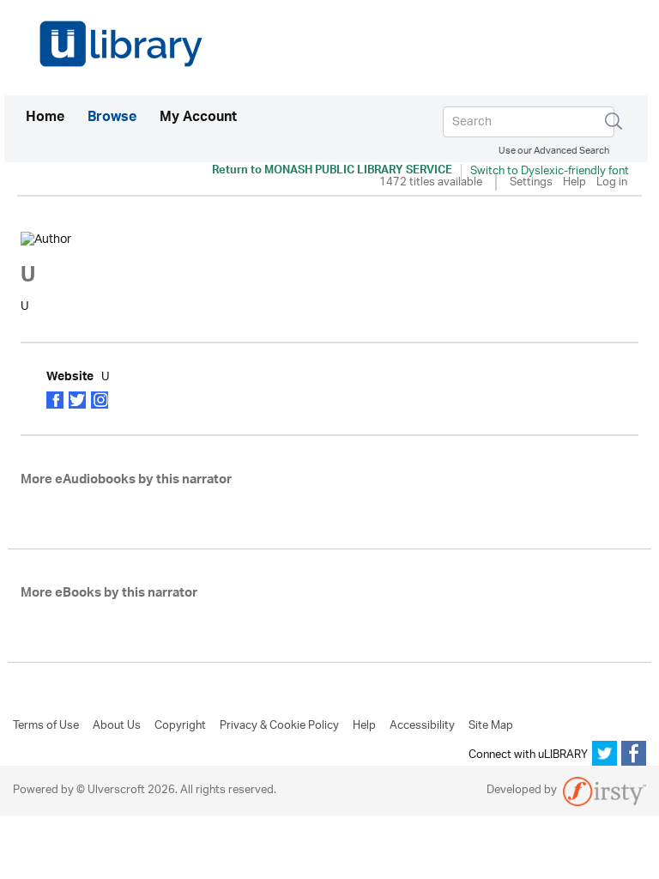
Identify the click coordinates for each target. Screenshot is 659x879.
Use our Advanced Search (554, 150)
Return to (332, 172)
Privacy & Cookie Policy (279, 726)
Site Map (491, 726)
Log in (611, 183)
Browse (112, 118)
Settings (531, 183)
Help (574, 183)
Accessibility (422, 726)
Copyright (180, 726)
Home (45, 118)
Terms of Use (46, 726)
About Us (117, 726)
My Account (198, 118)
